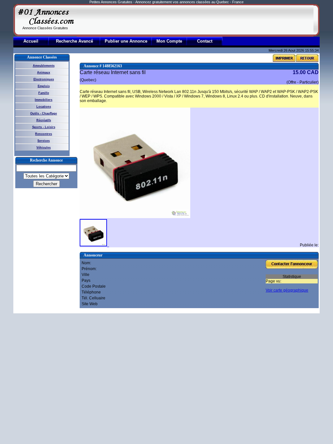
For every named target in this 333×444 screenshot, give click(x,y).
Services (43, 140)
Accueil (30, 41)
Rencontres (43, 134)
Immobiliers (43, 99)
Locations (43, 106)
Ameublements (44, 65)
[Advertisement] (195, 20)
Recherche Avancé (74, 41)
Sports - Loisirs (43, 127)
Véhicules (43, 147)
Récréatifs (43, 120)
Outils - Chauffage (43, 113)
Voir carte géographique (287, 290)
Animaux (43, 72)
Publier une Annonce (126, 41)
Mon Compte (169, 41)
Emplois (44, 86)
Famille (43, 93)
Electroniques (43, 79)
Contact (204, 41)
